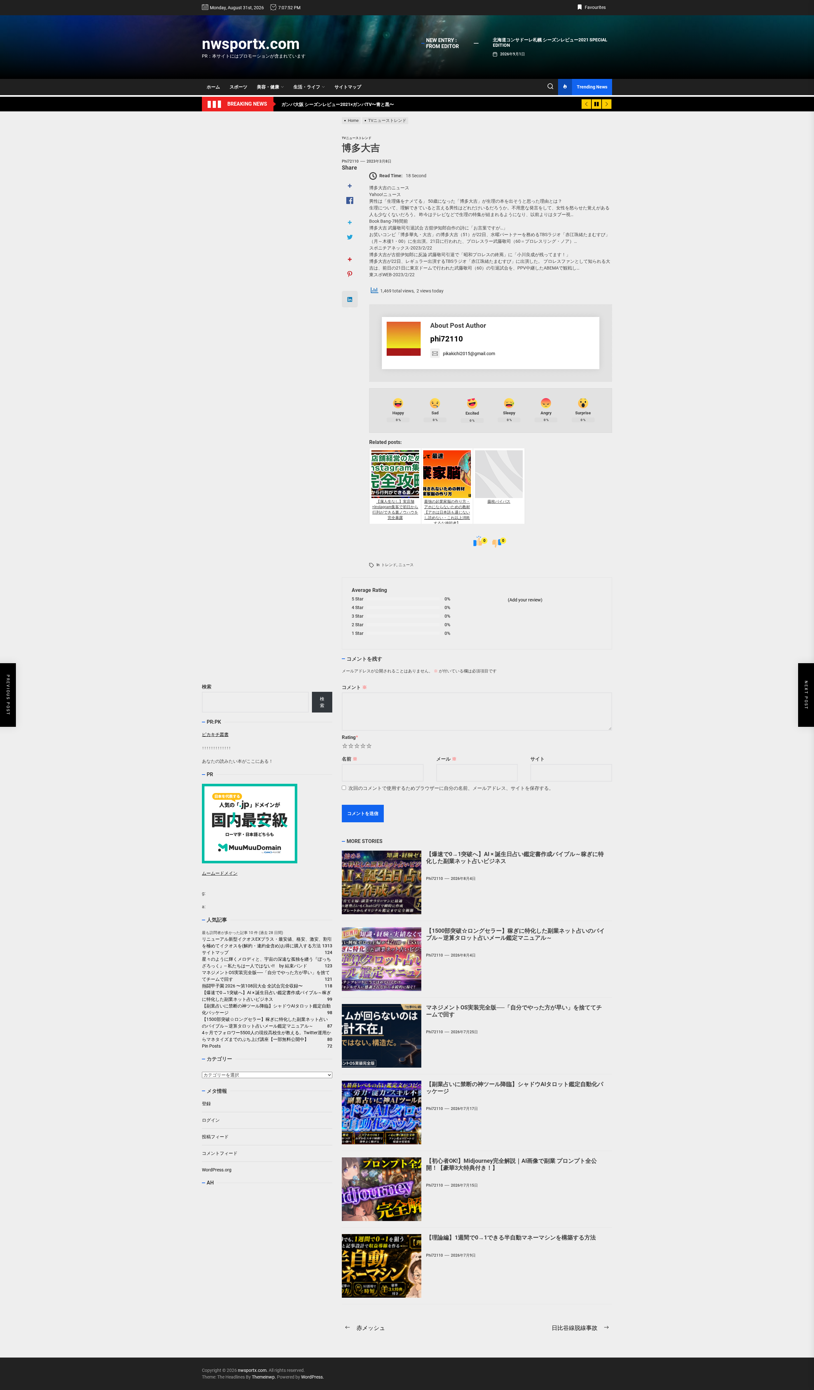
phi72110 (350, 161)
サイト (537, 759)
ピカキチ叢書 (215, 734)
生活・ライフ (306, 86)
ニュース (406, 565)
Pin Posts (211, 1046)
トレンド (389, 565)
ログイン (211, 1120)
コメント (354, 687)
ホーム (213, 86)
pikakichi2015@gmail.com (469, 353)
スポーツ (238, 86)
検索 (206, 687)
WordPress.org (216, 1169)
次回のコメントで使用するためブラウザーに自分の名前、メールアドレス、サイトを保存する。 (451, 788)
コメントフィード (220, 1153)
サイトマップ (348, 86)
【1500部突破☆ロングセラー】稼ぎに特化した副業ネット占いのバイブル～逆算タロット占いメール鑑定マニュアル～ (515, 934)
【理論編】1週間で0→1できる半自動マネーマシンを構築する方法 (511, 1237)
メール (446, 759)
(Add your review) (525, 599)
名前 (349, 759)
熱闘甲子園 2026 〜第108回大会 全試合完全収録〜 (252, 986)
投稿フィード (215, 1136)
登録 (206, 1103)
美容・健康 (268, 86)
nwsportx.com (251, 44)
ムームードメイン (220, 873)
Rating (350, 737)
